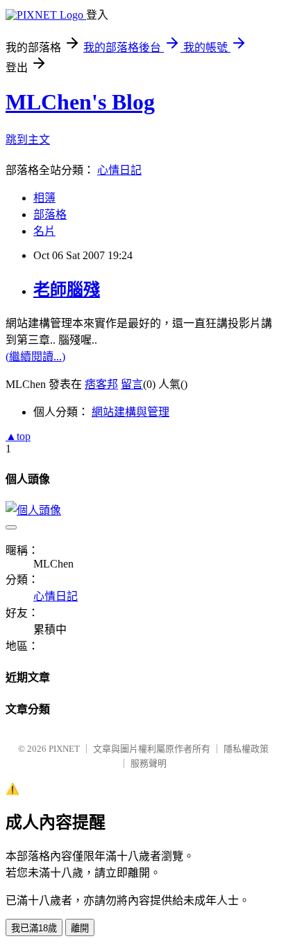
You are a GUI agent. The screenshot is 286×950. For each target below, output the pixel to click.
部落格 (50, 214)
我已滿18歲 (34, 928)
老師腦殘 (66, 290)
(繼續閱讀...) (35, 356)
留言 (132, 384)
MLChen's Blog (80, 101)
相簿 (44, 198)
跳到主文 (28, 140)
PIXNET (64, 749)
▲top (18, 436)
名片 (44, 231)
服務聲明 (149, 763)
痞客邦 (101, 384)
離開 (80, 928)
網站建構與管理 (130, 412)
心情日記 (119, 170)
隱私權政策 (246, 749)
